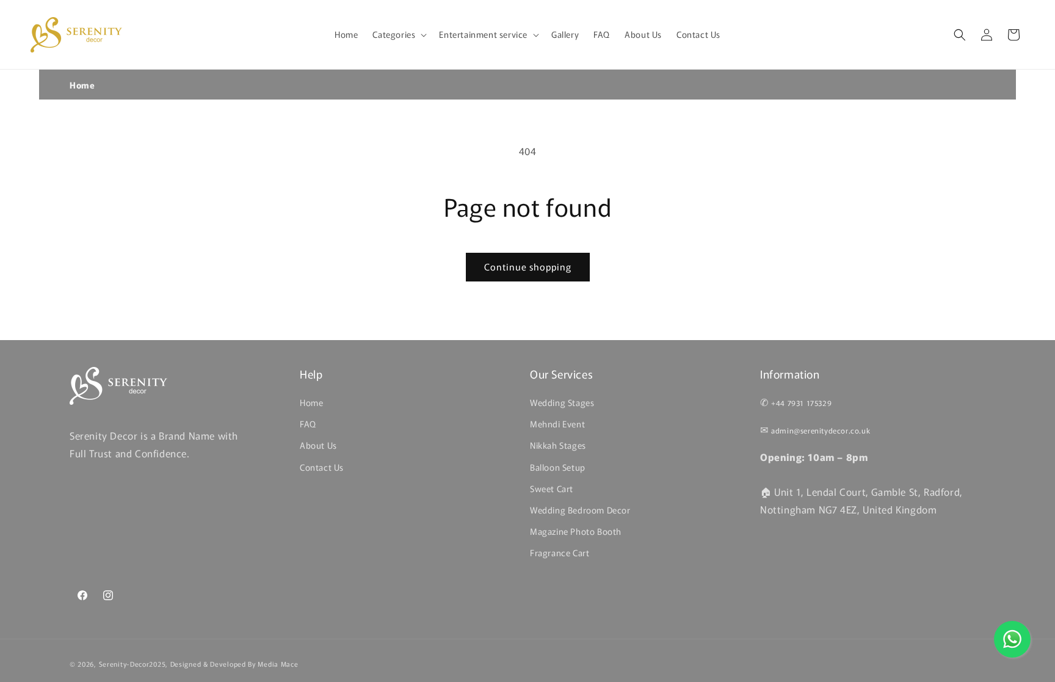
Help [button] (311, 374)
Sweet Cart (551, 488)
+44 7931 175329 (801, 402)
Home (82, 85)
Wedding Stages (562, 402)
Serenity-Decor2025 (132, 664)
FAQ (308, 424)
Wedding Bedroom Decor (580, 510)
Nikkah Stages (558, 445)
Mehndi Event (557, 424)
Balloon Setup (558, 467)
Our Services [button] (561, 374)
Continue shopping (527, 266)
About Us (318, 445)
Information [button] (790, 374)
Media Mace (278, 664)
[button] (398, 34)
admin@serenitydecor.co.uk (820, 430)
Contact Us (322, 467)
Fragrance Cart (559, 552)
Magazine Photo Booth (576, 531)
